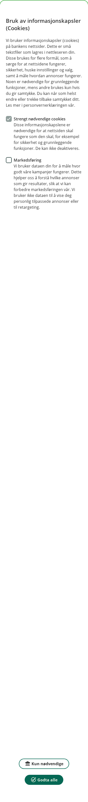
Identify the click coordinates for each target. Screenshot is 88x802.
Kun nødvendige (47, 763)
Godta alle (47, 780)
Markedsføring (27, 160)
